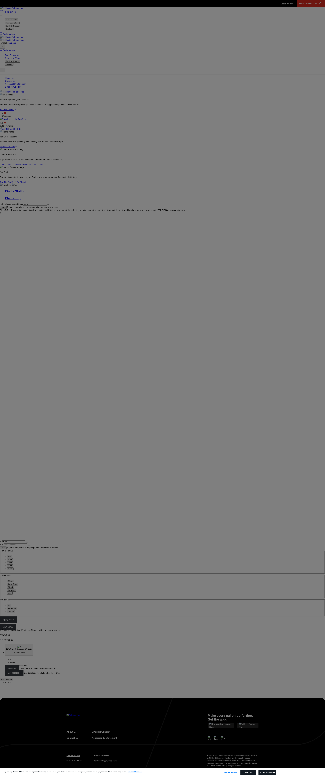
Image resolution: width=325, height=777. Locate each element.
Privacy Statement (135, 772)
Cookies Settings (230, 772)
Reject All (248, 772)
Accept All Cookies (267, 772)
